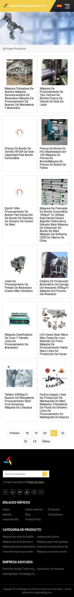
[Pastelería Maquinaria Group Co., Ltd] (21, 460)
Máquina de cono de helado (18, 536)
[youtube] (27, 492)
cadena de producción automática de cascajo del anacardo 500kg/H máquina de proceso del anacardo (54, 288)
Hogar (9, 48)
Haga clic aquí (36, 482)
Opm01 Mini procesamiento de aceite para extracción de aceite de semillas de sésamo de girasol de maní (19, 216)
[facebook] (5, 492)
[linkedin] (12, 492)
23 (25, 441)
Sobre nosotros (34, 509)
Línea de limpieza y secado (18, 551)
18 (27, 433)
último (46, 441)
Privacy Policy (33, 519)
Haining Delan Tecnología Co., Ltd (19, 574)
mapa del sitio (10, 519)
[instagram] (34, 492)
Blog (27, 514)
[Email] (44, 474)
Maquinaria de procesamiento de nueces (20, 547)
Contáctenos (55, 514)
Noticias (7, 514)
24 (34, 441)
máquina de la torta (48, 536)
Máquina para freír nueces (52, 551)
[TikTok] (41, 492)
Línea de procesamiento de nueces (52, 547)
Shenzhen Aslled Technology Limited (19, 569)
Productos (54, 509)
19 (36, 433)
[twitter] (19, 492)
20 (45, 433)
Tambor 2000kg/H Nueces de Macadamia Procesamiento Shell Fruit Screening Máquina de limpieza (19, 401)
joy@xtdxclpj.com (43, 592)
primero (15, 433)
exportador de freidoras (50, 568)
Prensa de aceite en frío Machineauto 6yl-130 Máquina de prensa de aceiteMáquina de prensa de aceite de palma (53, 158)
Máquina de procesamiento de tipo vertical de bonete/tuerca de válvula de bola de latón (52, 96)
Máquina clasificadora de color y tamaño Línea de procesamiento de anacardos (18, 341)
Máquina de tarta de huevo (18, 541)
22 (62, 433)
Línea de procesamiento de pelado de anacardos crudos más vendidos (19, 286)
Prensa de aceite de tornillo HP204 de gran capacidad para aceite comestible (19, 153)
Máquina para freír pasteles (52, 541)
